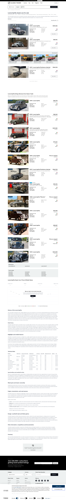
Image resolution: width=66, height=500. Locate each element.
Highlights (19, 14)
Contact (17, 480)
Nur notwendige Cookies (58, 489)
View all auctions (54, 52)
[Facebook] (36, 480)
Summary (55, 14)
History (16, 14)
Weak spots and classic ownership (31, 14)
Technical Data (23, 14)
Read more (9, 18)
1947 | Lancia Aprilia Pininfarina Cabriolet (40, 67)
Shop (25, 480)
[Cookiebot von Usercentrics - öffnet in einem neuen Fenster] (6, 498)
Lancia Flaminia (27, 275)
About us (9, 480)
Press (9, 483)
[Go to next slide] (56, 59)
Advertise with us (27, 482)
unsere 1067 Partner (17, 487)
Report (31, 182)
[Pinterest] (42, 480)
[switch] (26, 498)
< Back (9, 9)
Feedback (17, 482)
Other (52, 14)
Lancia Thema (43, 275)
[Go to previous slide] (9, 59)
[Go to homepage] (14, 3)
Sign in (56, 2)
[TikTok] (48, 480)
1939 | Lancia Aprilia (35, 26)
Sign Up (32, 297)
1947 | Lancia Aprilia (35, 39)
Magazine (37, 2)
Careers (9, 482)
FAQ (17, 483)
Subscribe (55, 463)
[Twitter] (39, 480)
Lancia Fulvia (43, 273)
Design (49, 14)
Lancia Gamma (43, 274)
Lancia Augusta (11, 275)
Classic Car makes (28, 483)
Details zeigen (47, 498)
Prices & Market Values (11, 14)
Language (9, 472)
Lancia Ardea (11, 274)
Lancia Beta (27, 273)
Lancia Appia (11, 273)
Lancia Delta (27, 274)
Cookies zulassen (58, 486)
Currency (26, 472)
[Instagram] (45, 480)
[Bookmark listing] (27, 25)
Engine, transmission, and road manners (42, 14)
